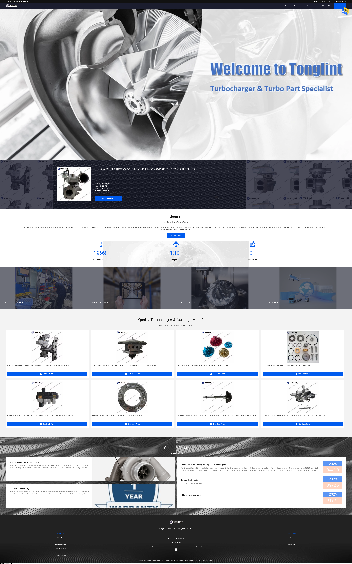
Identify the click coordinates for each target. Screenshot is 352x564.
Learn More (176, 236)
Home (280, 5)
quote (340, 5)
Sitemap (291, 541)
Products (287, 5)
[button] (174, 159)
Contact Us (306, 5)
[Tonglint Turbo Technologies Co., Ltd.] (11, 5)
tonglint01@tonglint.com (323, 1)
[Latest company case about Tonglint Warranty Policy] (133, 496)
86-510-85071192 (341, 1)
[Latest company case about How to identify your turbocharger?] (133, 469)
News (291, 537)
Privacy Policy (291, 544)
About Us (296, 5)
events (315, 5)
